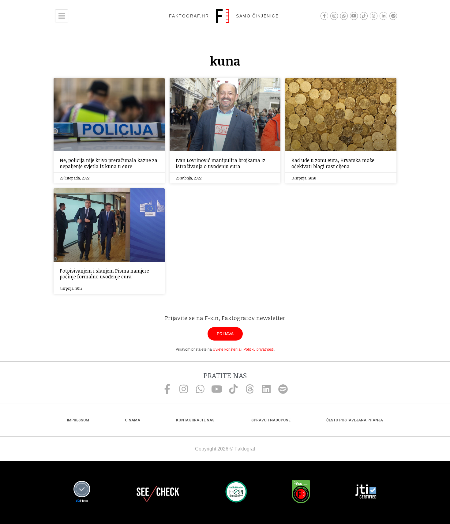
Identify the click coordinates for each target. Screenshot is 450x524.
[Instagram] (334, 16)
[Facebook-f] (324, 16)
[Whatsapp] (344, 16)
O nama (132, 420)
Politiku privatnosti (258, 349)
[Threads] (373, 16)
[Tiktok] (364, 16)
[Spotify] (393, 16)
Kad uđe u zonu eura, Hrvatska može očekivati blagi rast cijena (332, 163)
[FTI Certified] (365, 492)
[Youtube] (354, 16)
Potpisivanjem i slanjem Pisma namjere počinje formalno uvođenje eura (104, 273)
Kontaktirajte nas (195, 420)
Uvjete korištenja (227, 349)
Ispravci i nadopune (270, 420)
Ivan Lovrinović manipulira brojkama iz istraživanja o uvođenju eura (220, 163)
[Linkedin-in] (383, 16)
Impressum (78, 420)
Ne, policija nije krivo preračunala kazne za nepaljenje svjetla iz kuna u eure (108, 163)
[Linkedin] (266, 389)
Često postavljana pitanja (354, 420)
